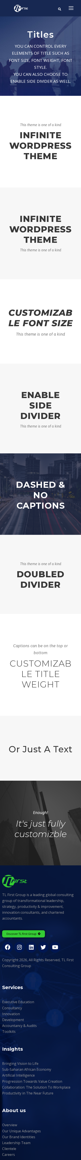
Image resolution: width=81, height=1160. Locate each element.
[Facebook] (7, 947)
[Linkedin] (31, 947)
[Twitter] (43, 947)
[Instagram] (19, 947)
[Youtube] (55, 947)
